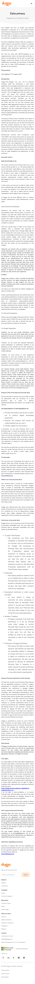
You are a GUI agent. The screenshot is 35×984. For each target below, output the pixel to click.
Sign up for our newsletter (9, 870)
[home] (6, 3)
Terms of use (5, 974)
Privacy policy (5, 970)
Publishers (4, 926)
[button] (31, 3)
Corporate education (7, 923)
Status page (5, 909)
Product (3, 883)
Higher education (6, 920)
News (3, 906)
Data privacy (5, 977)
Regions (3, 929)
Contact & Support (6, 896)
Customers (4, 886)
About (3, 893)
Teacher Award (5, 903)
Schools (3, 917)
